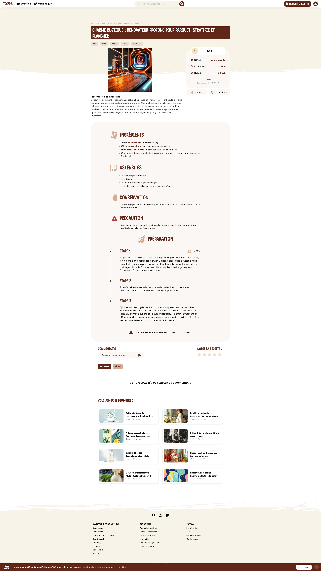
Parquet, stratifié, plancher (126, 24)
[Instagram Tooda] (160, 515)
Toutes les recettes (148, 528)
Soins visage (98, 528)
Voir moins (96, 115)
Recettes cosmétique (149, 531)
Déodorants (98, 550)
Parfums (96, 546)
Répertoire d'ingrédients (150, 542)
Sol (111, 24)
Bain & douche (99, 539)
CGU (188, 531)
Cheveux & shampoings (103, 535)
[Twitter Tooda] (167, 515)
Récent (118, 366)
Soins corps (98, 531)
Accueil (94, 24)
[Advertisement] (73, 46)
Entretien (104, 24)
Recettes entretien (148, 535)
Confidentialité (192, 539)
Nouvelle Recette (299, 4)
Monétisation (192, 528)
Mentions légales (193, 535)
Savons (96, 553)
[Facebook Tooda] (153, 515)
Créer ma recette (147, 546)
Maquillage (97, 542)
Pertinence (104, 366)
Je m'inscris (303, 567)
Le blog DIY (144, 539)
